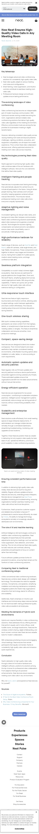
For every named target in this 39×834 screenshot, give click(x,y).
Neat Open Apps (19, 774)
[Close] (36, 812)
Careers (19, 766)
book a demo (12, 681)
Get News (19, 801)
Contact (19, 754)
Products (19, 731)
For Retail (19, 793)
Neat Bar (28, 245)
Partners (19, 763)
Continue (32, 9)
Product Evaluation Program (19, 780)
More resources (19, 714)
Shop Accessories (19, 804)
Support (19, 757)
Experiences (19, 735)
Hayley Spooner (6, 41)
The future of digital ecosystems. (14, 695)
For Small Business (19, 796)
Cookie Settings (19, 829)
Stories (19, 744)
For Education (19, 785)
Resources (19, 777)
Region (4, 7)
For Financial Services (19, 788)
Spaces (19, 739)
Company (19, 760)
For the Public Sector (19, 790)
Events (19, 771)
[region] (19, 821)
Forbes (6, 517)
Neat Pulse (28, 497)
